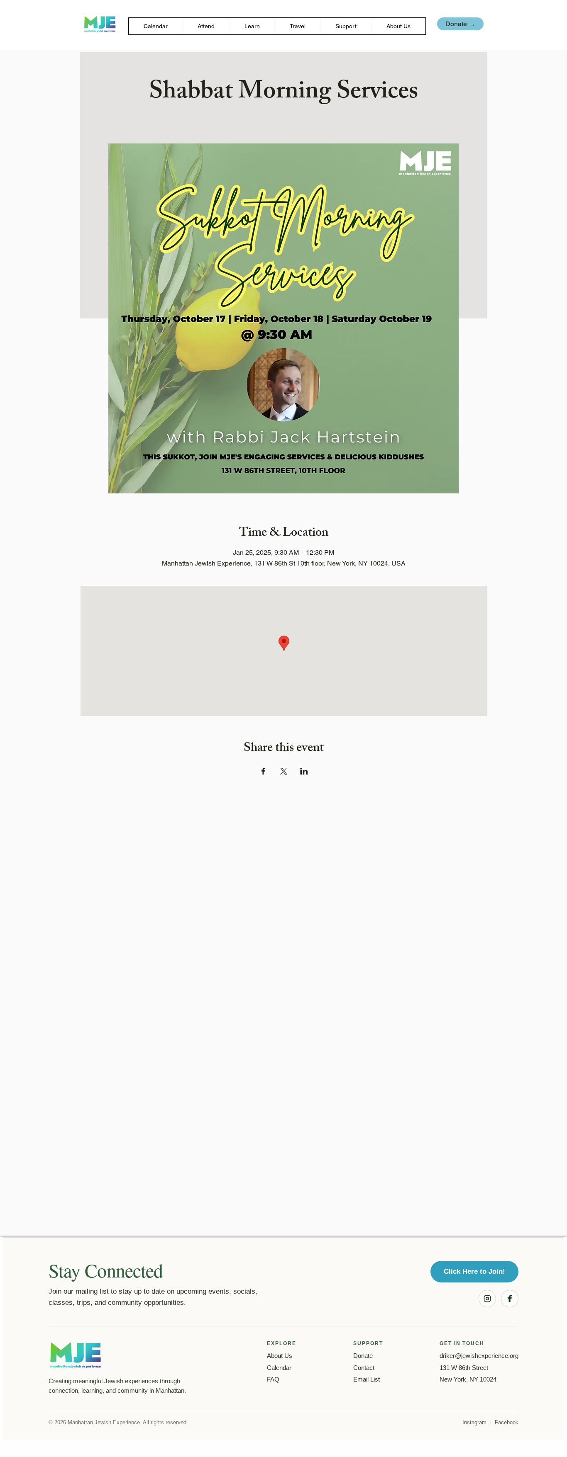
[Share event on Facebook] (263, 771)
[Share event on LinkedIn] (304, 771)
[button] (206, 26)
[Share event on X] (284, 771)
